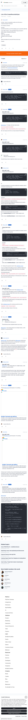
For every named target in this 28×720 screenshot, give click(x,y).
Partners (7, 655)
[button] (1, 2)
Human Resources (9, 626)
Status (6, 681)
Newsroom (7, 684)
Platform (7, 597)
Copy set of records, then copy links (8, 554)
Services (7, 658)
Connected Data (9, 613)
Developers (7, 660)
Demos (6, 644)
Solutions (7, 615)
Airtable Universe (9, 668)
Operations (7, 623)
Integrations (8, 602)
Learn (6, 634)
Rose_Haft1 (5, 20)
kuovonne (5, 62)
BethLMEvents (8, 583)
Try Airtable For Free (9, 687)
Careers (7, 676)
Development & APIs (6, 9)
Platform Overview (9, 599)
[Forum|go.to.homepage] (8, 2)
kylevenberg (7, 579)
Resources (7, 652)
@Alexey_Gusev (20, 266)
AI (5, 610)
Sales (6, 628)
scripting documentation (12, 67)
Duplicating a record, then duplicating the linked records (12, 550)
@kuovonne (3, 125)
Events (6, 639)
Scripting (3, 45)
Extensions (7, 605)
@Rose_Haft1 (4, 340)
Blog (6, 679)
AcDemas (7, 575)
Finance (7, 631)
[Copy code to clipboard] (26, 72)
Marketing (7, 620)
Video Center (8, 642)
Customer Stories (9, 647)
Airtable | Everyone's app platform (9, 416)
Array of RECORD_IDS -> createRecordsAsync (10, 546)
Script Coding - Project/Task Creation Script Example (12, 562)
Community (8, 663)
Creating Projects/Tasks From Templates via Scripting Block (13, 558)
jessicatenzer (7, 586)
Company (7, 671)
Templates (7, 666)
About (6, 673)
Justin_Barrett (6, 338)
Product (7, 618)
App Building (8, 607)
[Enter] (2, 6)
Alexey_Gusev (6, 168)
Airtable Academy (9, 636)
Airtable (5, 390)
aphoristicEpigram (8, 571)
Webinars (7, 650)
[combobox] (14, 6)
